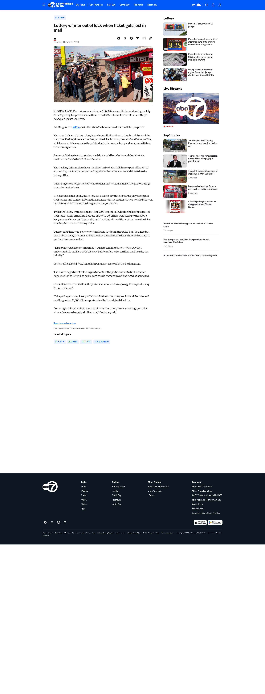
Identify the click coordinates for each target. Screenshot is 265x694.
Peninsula (138, 4)
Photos (84, 504)
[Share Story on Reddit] (131, 38)
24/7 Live (80, 4)
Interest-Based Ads (134, 533)
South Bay (124, 4)
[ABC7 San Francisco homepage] (60, 5)
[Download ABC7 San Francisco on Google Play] (215, 522)
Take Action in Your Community (206, 500)
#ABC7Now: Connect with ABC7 (207, 495)
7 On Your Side (155, 491)
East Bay (111, 4)
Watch (84, 500)
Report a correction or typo (64, 323)
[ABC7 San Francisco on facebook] (45, 522)
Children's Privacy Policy (81, 533)
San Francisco (96, 4)
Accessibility (197, 504)
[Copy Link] (150, 38)
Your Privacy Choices (62, 533)
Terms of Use (120, 533)
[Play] (191, 108)
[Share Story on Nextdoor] (137, 38)
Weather (84, 491)
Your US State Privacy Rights (102, 533)
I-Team (151, 495)
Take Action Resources (158, 486)
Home (83, 486)
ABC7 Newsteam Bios (202, 491)
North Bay (152, 4)
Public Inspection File (151, 533)
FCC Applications (167, 533)
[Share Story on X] (125, 38)
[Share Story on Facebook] (118, 38)
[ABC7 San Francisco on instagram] (58, 522)
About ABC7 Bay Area (202, 486)
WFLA (76, 127)
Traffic (84, 495)
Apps (83, 509)
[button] (44, 4)
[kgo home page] (50, 486)
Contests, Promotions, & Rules (206, 513)
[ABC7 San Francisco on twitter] (52, 522)
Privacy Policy (48, 533)
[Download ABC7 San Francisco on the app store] (200, 522)
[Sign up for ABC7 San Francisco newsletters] (65, 522)
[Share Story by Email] (144, 38)
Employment (198, 509)
